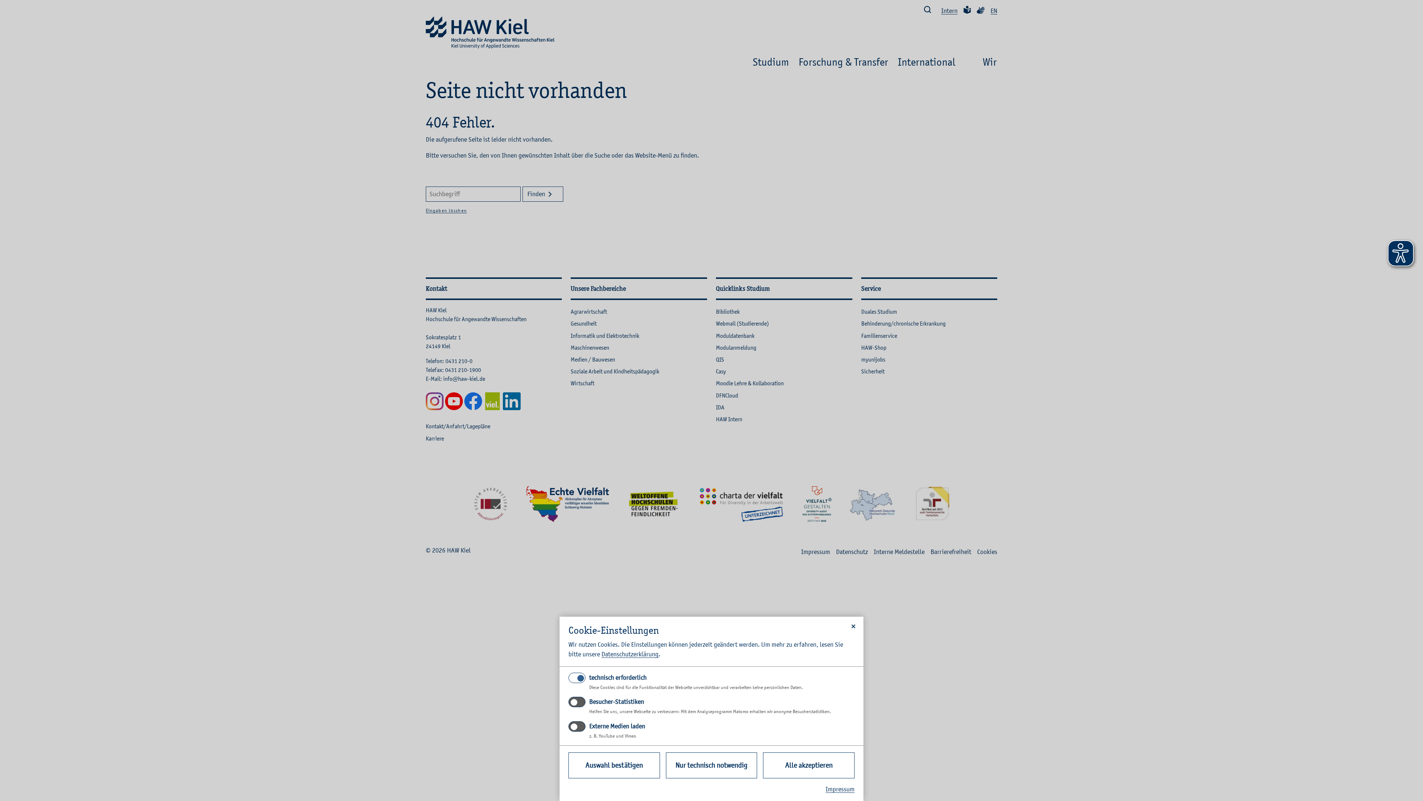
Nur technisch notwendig (711, 765)
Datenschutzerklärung (630, 654)
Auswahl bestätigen (614, 765)
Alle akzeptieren (809, 765)
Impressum (840, 789)
